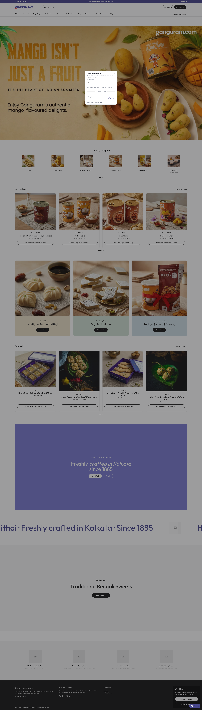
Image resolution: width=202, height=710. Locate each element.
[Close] (114, 74)
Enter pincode (90, 94)
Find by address (91, 79)
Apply (112, 97)
